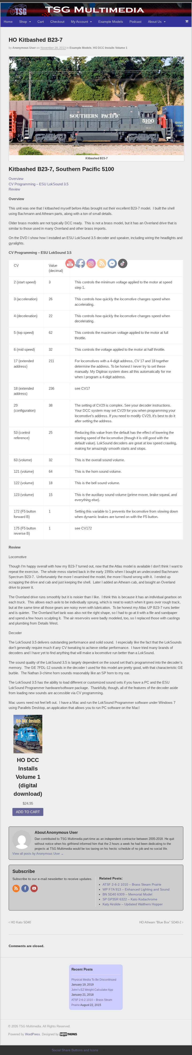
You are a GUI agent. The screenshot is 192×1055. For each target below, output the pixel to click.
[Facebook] (25, 889)
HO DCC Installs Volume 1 (110, 48)
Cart (40, 21)
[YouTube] (34, 889)
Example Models (110, 21)
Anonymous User (24, 48)
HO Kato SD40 (20, 922)
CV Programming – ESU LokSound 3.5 (38, 184)
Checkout (57, 21)
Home (8, 21)
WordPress (32, 1034)
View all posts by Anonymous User (38, 853)
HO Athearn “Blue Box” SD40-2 (160, 922)
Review (14, 189)
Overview (16, 179)
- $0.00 (187, 21)
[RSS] (16, 889)
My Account (79, 21)
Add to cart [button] (28, 812)
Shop (23, 21)
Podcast (135, 21)
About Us (155, 21)
